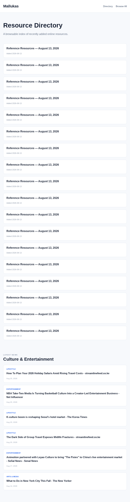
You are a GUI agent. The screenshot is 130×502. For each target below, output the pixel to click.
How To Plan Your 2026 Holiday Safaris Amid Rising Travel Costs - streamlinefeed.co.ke (57, 373)
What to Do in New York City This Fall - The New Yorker (39, 480)
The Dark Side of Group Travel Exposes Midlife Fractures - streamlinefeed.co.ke (53, 437)
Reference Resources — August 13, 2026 (32, 48)
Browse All (121, 6)
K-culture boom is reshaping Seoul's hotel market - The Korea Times (46, 417)
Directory (108, 6)
